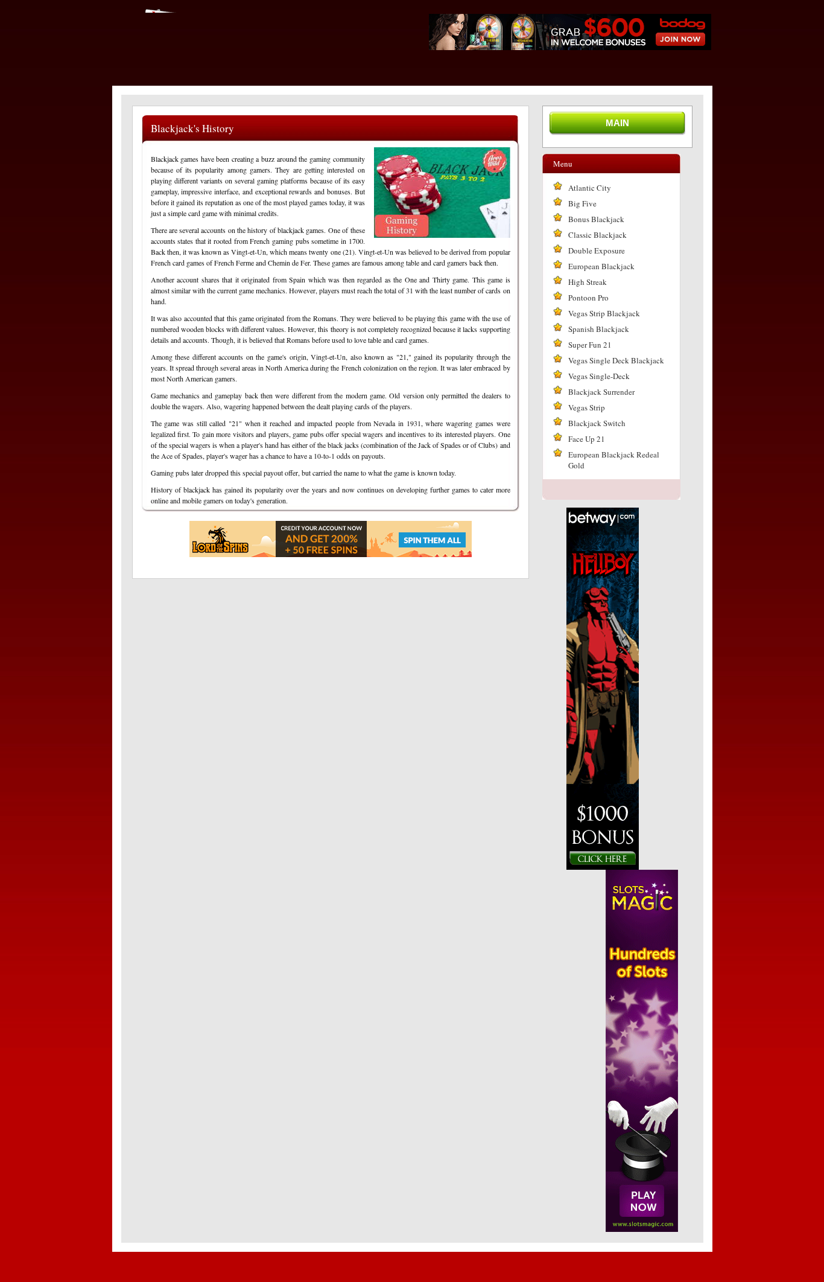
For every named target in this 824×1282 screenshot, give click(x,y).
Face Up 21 (586, 438)
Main (617, 123)
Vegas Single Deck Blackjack (616, 360)
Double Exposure (596, 250)
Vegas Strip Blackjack (604, 313)
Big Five (582, 203)
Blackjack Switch (597, 423)
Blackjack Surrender (601, 391)
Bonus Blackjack (596, 219)
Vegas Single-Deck (599, 376)
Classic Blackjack (597, 234)
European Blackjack (601, 266)
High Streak (587, 281)
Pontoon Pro (588, 297)
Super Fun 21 (590, 344)
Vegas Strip (586, 407)
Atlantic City (589, 187)
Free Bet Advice (254, 8)
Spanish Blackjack (598, 329)
